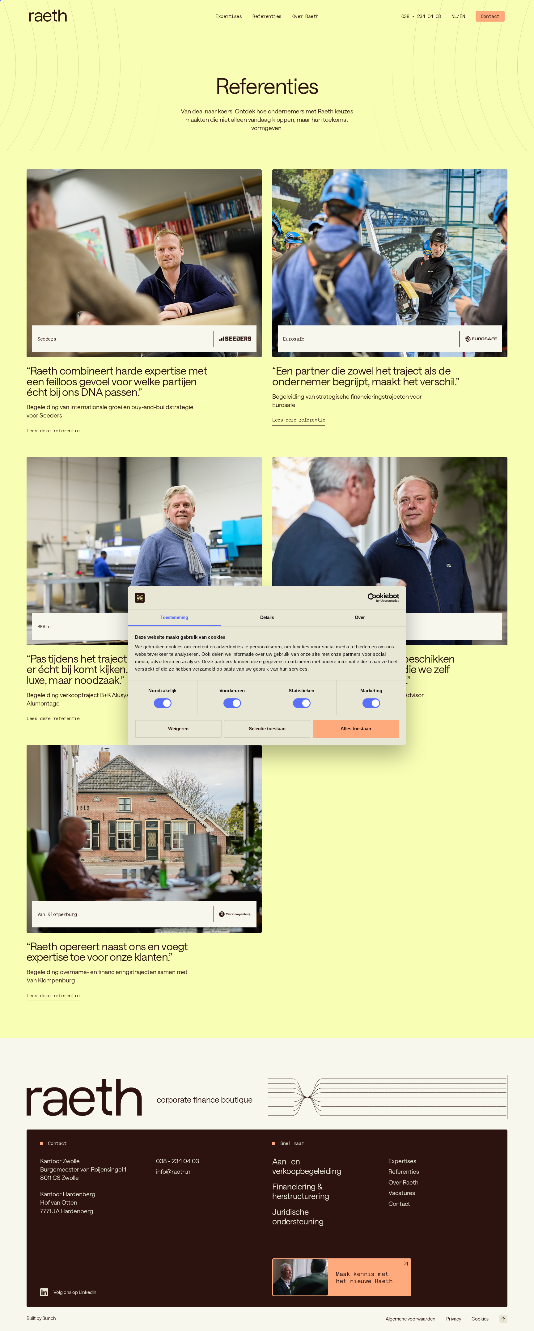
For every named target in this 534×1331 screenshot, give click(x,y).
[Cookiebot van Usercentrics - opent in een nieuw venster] (372, 597)
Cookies (480, 1318)
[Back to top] (503, 1319)
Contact (399, 1203)
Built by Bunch (41, 1318)
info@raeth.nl (174, 1171)
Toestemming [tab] (174, 617)
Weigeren (178, 728)
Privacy (453, 1318)
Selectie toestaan (267, 728)
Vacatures (401, 1192)
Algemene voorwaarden (410, 1318)
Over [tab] (360, 617)
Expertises (402, 1160)
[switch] (232, 703)
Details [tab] (267, 617)
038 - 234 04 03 (177, 1160)
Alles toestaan (356, 728)
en (462, 16)
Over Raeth (403, 1182)
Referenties (403, 1171)
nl (454, 16)
